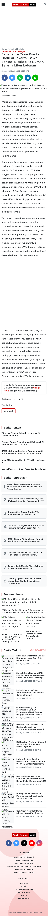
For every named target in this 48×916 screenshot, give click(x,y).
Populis (24, 886)
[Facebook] (5, 78)
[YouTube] (32, 843)
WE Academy (24, 892)
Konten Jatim (24, 898)
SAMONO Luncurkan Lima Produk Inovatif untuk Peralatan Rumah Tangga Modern (22, 452)
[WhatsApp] (20, 78)
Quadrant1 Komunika (24, 889)
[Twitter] (12, 78)
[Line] (35, 78)
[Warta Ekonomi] (24, 4)
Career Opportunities (24, 860)
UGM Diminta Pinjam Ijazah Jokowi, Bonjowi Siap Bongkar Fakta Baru (25, 540)
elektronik (8, 411)
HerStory (24, 883)
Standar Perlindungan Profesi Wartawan (24, 866)
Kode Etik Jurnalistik (24, 869)
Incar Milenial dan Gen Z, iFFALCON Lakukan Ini (23, 461)
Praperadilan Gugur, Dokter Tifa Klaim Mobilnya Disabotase (23, 513)
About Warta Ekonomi (24, 857)
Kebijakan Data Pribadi (24, 872)
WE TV (24, 895)
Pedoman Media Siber (24, 863)
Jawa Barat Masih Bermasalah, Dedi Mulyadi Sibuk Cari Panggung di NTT (26, 499)
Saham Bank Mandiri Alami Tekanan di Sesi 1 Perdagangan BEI (25, 567)
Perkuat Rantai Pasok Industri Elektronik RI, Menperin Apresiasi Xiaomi (23, 443)
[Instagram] (39, 843)
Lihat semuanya (37, 650)
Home (4, 49)
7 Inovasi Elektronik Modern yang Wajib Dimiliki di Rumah (21, 434)
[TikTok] (24, 843)
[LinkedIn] (28, 78)
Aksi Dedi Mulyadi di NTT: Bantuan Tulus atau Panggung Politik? (25, 553)
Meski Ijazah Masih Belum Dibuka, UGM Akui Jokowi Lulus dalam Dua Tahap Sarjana (24, 486)
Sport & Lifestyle (16, 49)
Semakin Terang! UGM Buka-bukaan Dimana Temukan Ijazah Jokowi (26, 526)
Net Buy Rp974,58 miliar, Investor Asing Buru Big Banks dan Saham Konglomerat (24, 581)
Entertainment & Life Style (13, 52)
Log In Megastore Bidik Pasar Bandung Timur (24, 469)
